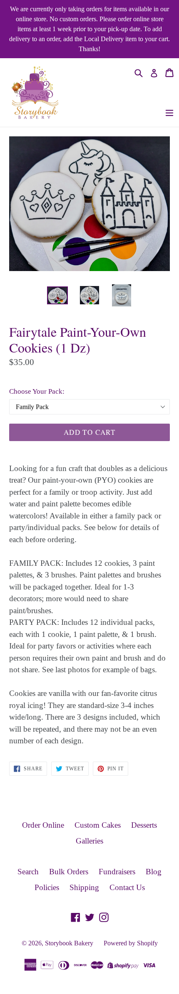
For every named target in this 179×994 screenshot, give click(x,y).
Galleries (89, 840)
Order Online (43, 825)
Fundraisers (117, 871)
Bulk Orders (68, 871)
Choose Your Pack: (37, 391)
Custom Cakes (98, 825)
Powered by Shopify (131, 943)
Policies (47, 887)
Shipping (84, 887)
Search (28, 871)
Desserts (144, 825)
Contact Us (127, 887)
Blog (154, 871)
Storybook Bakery (69, 943)
